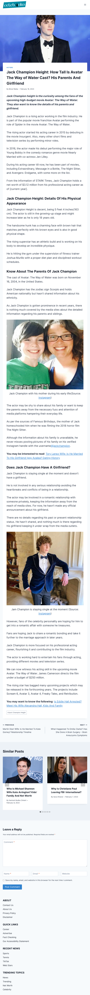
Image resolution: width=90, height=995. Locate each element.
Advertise (7, 933)
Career (6, 929)
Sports (6, 953)
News (5, 977)
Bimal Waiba (13, 89)
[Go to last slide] (7, 783)
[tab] (40, 811)
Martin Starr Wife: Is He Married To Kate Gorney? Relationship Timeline (22, 728)
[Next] (83, 783)
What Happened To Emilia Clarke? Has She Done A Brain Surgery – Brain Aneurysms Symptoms (69, 730)
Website (66, 874)
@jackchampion (60, 445)
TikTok (6, 961)
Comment (9, 842)
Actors (10, 67)
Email (36, 874)
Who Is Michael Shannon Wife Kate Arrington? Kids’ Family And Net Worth (22, 792)
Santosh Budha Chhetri (17, 800)
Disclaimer (8, 917)
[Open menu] (85, 4)
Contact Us (8, 905)
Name (7, 874)
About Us (7, 909)
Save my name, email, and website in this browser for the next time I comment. (39, 880)
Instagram (45, 397)
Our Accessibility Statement (16, 941)
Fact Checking (9, 937)
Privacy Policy (9, 913)
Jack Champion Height (17, 712)
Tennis (6, 957)
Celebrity (7, 989)
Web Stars (8, 965)
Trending (7, 981)
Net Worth (7, 985)
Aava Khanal (58, 797)
